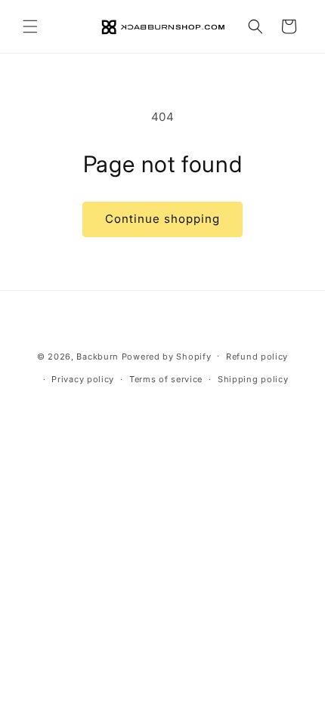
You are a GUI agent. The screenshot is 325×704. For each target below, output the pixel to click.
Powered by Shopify (167, 355)
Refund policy (257, 356)
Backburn (97, 355)
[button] (30, 26)
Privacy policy (82, 379)
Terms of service (166, 379)
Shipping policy (253, 379)
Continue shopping (162, 219)
